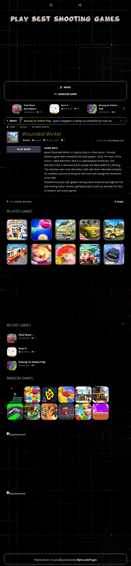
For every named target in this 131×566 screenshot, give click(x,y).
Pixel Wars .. (26, 334)
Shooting (27, 201)
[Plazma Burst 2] (65, 18)
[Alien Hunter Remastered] (15, 394)
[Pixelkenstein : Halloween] (100, 411)
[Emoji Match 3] (32, 394)
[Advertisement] (65, 51)
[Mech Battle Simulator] (49, 411)
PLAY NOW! (24, 149)
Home (12, 127)
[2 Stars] (100, 140)
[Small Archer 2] (66, 411)
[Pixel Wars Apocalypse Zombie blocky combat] (12, 338)
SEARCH (51, 5)
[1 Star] (98, 140)
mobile (18, 201)
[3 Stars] (102, 140)
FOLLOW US (79, 5)
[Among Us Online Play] (12, 365)
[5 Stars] (107, 140)
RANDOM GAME (67, 94)
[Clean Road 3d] (100, 394)
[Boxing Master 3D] (66, 394)
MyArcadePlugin (87, 559)
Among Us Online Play (37, 120)
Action (23, 127)
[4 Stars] (104, 140)
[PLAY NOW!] (17, 108)
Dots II (64, 105)
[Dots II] (12, 352)
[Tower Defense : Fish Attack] (32, 411)
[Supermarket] (83, 411)
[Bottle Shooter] (83, 394)
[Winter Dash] (49, 394)
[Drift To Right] (15, 411)
